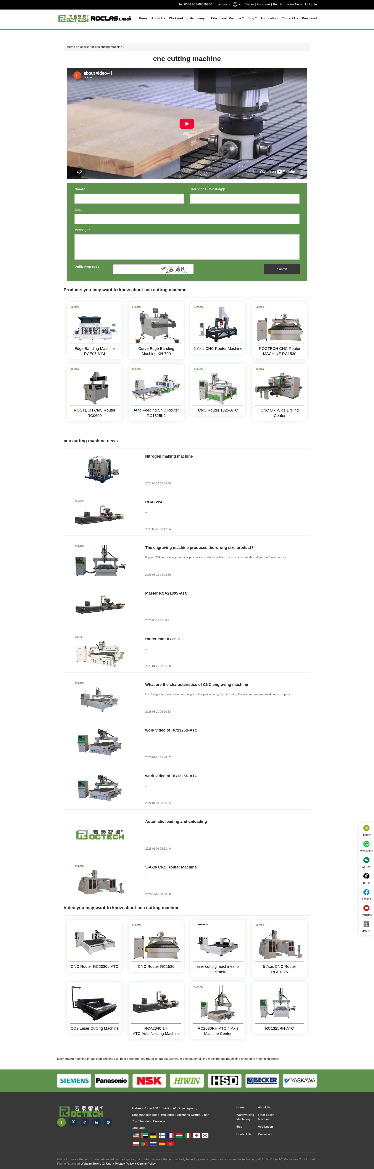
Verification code (86, 266)
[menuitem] (141, 18)
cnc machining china (234, 1058)
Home (143, 18)
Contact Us (290, 18)
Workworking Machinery (187, 18)
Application (269, 18)
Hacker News (293, 4)
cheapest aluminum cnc (171, 1058)
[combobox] (235, 5)
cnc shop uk (111, 1058)
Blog (251, 18)
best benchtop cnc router (137, 1058)
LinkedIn (311, 4)
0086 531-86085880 (198, 4)
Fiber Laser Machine (226, 18)
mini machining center (264, 1058)
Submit (282, 269)
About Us (158, 18)
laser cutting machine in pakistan (79, 1058)
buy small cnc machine (204, 1058)
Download (309, 18)
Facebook (263, 4)
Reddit (277, 4)
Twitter (249, 4)
